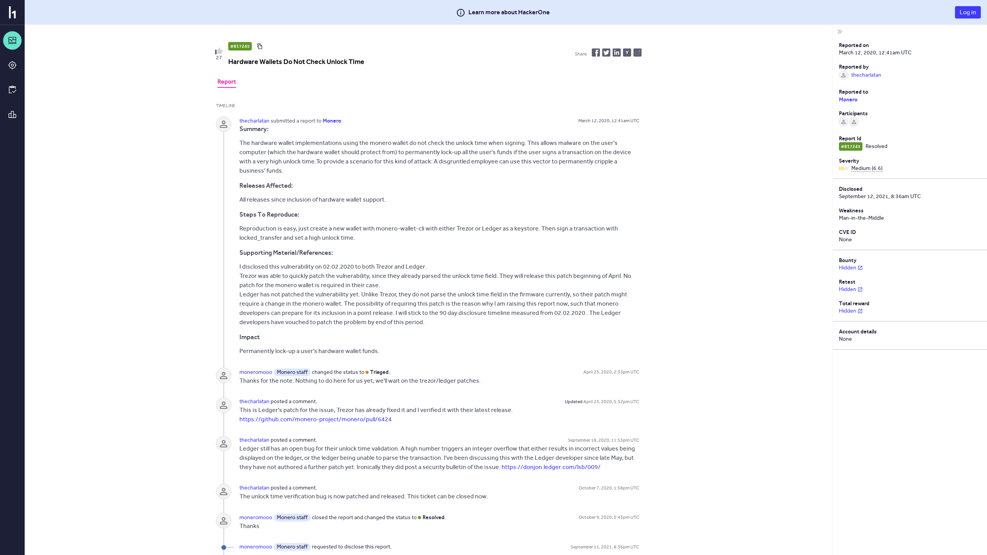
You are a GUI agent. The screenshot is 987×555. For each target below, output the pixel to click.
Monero (848, 99)
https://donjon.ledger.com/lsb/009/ (551, 467)
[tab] (226, 82)
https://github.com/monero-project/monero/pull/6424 (315, 419)
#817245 (240, 46)
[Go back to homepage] (12, 12)
